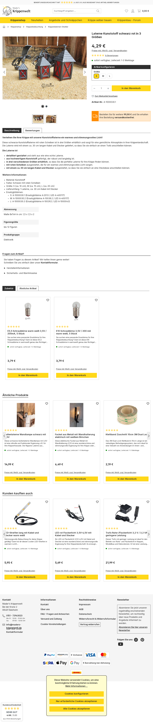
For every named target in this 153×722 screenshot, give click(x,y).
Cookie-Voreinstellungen (53, 624)
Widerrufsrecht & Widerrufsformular (97, 619)
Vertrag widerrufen (89, 624)
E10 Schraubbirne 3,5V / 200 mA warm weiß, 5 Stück (73, 332)
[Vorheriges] (4, 72)
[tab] (11, 130)
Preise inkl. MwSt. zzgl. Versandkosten (109, 50)
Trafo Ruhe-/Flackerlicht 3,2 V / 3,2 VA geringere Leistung (126, 534)
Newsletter (123, 599)
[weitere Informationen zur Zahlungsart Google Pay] (75, 663)
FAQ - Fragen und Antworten (55, 614)
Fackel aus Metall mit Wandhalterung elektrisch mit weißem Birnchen (75, 435)
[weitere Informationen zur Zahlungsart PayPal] (49, 655)
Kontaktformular (49, 262)
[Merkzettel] (126, 10)
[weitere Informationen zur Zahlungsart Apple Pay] (61, 663)
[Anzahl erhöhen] (108, 88)
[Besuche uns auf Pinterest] (142, 639)
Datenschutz (85, 614)
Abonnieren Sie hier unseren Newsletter (133, 629)
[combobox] (74, 10)
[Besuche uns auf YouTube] (120, 644)
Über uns (45, 609)
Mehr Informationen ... (76, 686)
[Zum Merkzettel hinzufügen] (47, 300)
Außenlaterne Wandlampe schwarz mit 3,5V (25, 435)
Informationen (48, 599)
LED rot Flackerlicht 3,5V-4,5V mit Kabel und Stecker (73, 534)
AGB (81, 609)
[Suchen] (98, 10)
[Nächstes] (85, 72)
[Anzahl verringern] (94, 88)
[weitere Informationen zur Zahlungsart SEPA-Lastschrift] (48, 663)
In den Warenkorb (131, 88)
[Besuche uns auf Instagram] (136, 639)
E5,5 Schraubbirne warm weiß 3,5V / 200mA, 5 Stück (26, 332)
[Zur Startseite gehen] (16, 11)
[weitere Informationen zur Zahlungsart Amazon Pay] (62, 655)
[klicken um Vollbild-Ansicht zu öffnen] (44, 68)
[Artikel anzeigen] (27, 311)
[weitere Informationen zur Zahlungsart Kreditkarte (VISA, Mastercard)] (90, 655)
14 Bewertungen (111, 55)
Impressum (84, 604)
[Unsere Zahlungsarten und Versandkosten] (76, 672)
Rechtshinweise (87, 599)
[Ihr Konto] (133, 10)
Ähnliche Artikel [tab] (28, 288)
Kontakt (45, 604)
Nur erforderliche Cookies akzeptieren (76, 701)
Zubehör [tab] (8, 288)
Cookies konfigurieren (76, 693)
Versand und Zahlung (51, 619)
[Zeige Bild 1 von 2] (43, 106)
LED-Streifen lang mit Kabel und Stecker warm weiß (21, 534)
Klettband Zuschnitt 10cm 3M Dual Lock (127, 434)
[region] (44, 78)
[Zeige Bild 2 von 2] (46, 106)
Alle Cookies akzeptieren (76, 708)
